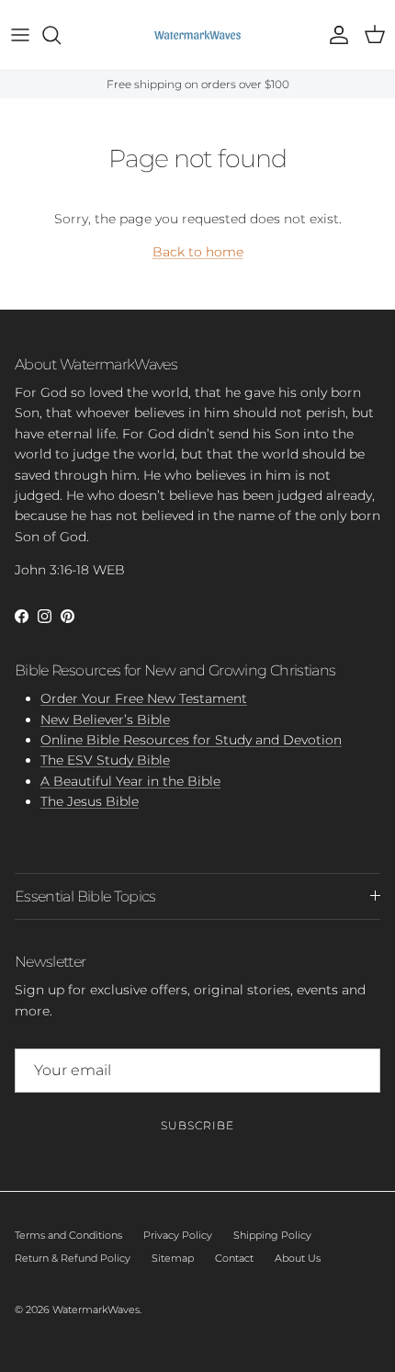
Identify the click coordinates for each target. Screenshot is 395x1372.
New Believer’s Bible (105, 719)
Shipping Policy (272, 1235)
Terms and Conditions (68, 1235)
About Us (298, 1258)
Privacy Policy (177, 1235)
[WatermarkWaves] (197, 35)
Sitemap (173, 1258)
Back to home (197, 252)
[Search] (60, 35)
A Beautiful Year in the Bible (130, 781)
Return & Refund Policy (72, 1258)
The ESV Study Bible (105, 760)
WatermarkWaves (96, 1309)
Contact (234, 1258)
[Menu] (20, 35)
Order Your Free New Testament (143, 698)
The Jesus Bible (89, 801)
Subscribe (197, 1125)
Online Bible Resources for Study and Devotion (191, 739)
